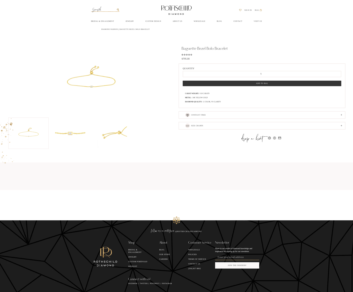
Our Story (164, 254)
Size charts (197, 126)
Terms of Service (197, 259)
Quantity (188, 68)
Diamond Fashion (109, 29)
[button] (187, 54)
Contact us (194, 264)
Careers (163, 259)
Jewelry (132, 257)
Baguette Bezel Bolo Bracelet (135, 29)
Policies (192, 254)
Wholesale (194, 250)
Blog (162, 250)
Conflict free (198, 115)
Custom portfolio (137, 262)
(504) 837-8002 (194, 269)
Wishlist (132, 266)
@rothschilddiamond (188, 231)
